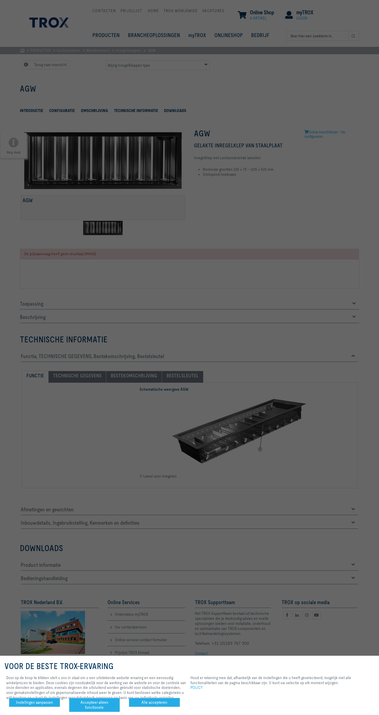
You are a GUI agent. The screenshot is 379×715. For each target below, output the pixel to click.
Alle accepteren (154, 702)
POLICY (196, 687)
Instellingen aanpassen (34, 702)
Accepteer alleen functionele (94, 705)
